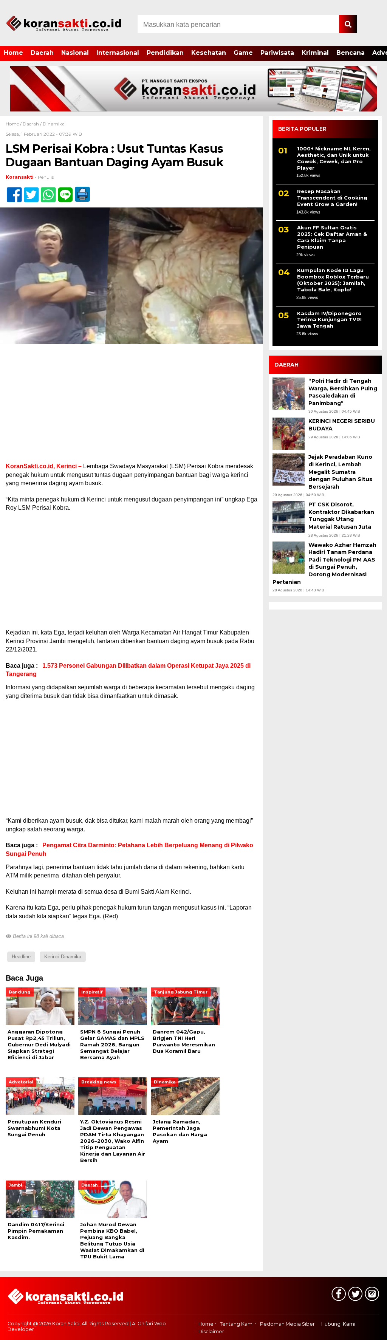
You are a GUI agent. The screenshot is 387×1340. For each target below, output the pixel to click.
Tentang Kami (237, 1324)
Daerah (42, 52)
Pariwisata (277, 52)
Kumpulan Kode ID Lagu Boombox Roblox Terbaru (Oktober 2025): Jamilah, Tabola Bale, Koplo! (333, 279)
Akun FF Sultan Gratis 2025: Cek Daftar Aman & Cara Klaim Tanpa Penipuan (332, 237)
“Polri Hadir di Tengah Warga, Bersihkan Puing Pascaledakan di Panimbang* (342, 392)
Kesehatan (208, 52)
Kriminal (315, 52)
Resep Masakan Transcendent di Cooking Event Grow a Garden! (332, 197)
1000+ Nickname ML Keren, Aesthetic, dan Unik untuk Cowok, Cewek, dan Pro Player (334, 158)
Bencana (350, 52)
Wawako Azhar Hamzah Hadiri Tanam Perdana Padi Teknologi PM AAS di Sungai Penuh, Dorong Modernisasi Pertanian (324, 563)
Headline (21, 956)
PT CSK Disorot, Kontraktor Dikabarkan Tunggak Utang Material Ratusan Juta (341, 515)
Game (243, 52)
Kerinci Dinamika (62, 956)
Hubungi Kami (338, 1324)
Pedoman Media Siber (287, 1324)
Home (13, 52)
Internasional (117, 52)
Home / (14, 124)
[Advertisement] (131, 406)
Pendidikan (165, 52)
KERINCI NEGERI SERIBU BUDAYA (341, 425)
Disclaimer (211, 1331)
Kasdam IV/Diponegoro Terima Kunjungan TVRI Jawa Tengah (329, 319)
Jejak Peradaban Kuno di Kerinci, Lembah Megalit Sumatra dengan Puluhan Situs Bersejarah (340, 471)
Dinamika (54, 124)
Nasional (75, 52)
